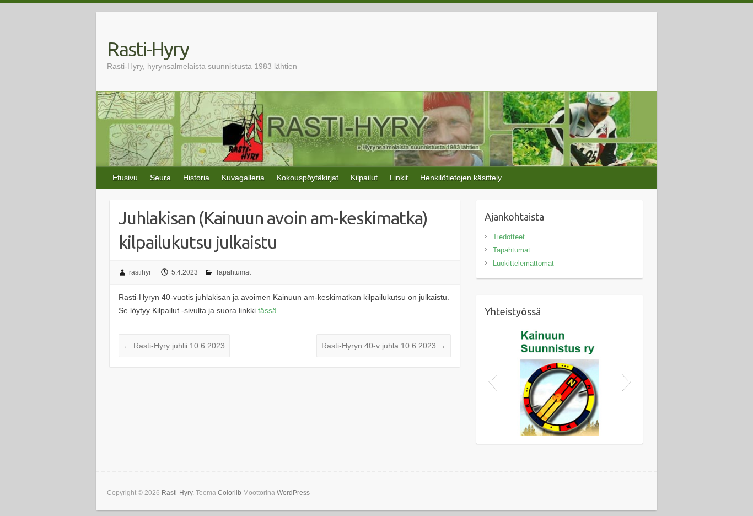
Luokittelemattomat (523, 263)
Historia (196, 177)
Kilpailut (364, 177)
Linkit (399, 177)
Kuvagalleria (243, 177)
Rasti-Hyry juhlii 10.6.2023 (174, 345)
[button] (492, 380)
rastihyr (140, 272)
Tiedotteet (509, 237)
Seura (160, 177)
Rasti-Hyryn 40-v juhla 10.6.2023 (383, 345)
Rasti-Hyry (148, 48)
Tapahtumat (233, 272)
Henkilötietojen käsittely (461, 177)
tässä (267, 310)
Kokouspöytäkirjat (307, 177)
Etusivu (125, 177)
